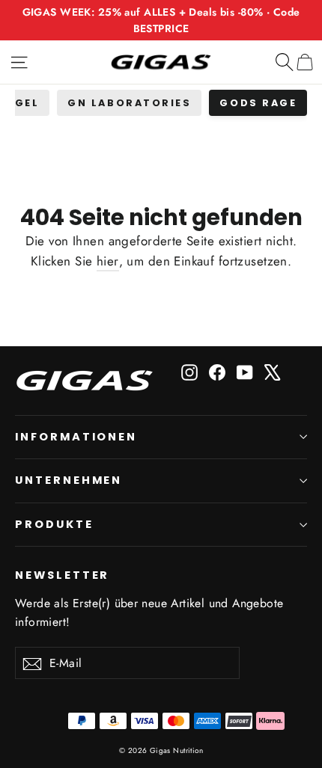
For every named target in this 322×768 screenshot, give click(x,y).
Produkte (54, 524)
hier (108, 261)
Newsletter (62, 575)
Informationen (76, 436)
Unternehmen (68, 480)
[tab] (129, 103)
